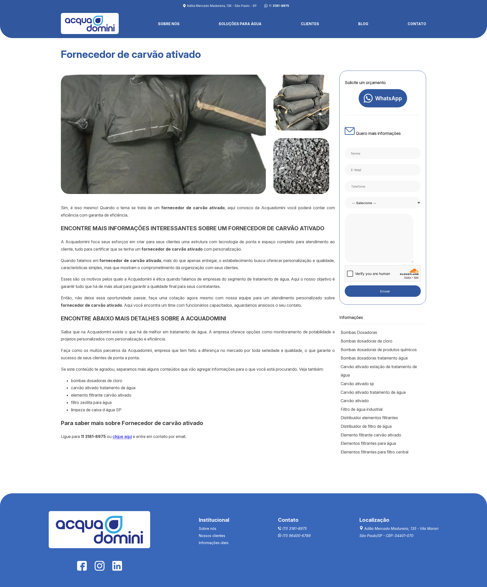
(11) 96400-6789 (296, 535)
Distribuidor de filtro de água (366, 426)
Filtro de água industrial (361, 409)
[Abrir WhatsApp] (474, 574)
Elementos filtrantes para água (368, 443)
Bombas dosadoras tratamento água (374, 358)
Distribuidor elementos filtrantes (369, 417)
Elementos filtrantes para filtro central (374, 451)
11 (279, 6)
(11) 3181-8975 (294, 528)
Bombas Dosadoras (359, 332)
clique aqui (122, 436)
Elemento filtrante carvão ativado (371, 434)
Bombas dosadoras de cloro (366, 341)
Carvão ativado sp (357, 383)
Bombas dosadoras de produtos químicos (379, 349)
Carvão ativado (355, 400)
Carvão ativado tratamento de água (373, 392)
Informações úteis (214, 543)
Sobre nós (207, 528)
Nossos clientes (212, 535)
